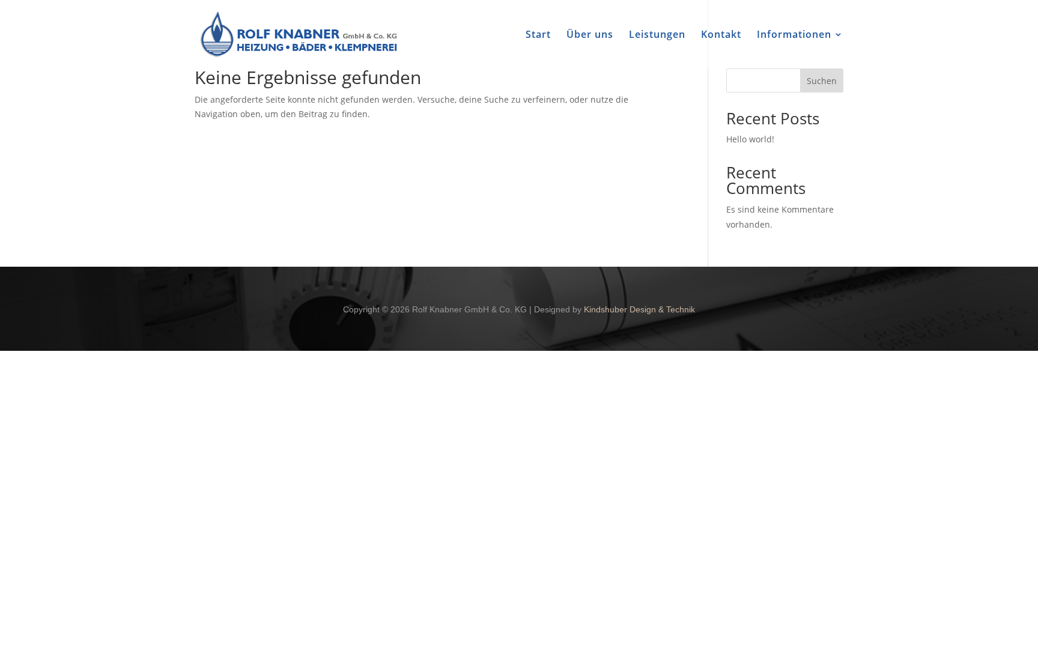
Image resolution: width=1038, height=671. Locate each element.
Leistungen (657, 35)
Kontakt (721, 35)
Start (538, 35)
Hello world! (750, 139)
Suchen (822, 81)
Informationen (794, 35)
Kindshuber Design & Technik (639, 309)
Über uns (589, 35)
